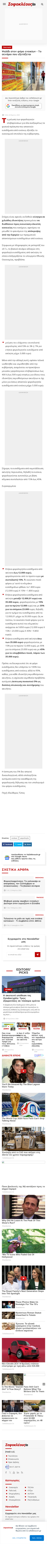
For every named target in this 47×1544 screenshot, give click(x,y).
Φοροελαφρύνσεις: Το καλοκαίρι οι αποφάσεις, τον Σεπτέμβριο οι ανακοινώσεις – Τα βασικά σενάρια (22, 883)
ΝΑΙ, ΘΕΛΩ (37, 1538)
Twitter (10, 1472)
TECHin (31, 1487)
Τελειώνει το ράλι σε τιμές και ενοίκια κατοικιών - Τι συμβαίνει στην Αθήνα (23, 920)
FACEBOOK (8, 844)
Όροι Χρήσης (13, 1462)
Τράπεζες (40, 897)
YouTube (14, 1472)
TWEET (19, 844)
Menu (4, 3)
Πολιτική (12, 1490)
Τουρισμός (32, 1497)
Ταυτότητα (12, 1456)
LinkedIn (17, 1472)
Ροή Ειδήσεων (33, 1500)
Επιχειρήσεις (14, 1493)
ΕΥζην (30, 1490)
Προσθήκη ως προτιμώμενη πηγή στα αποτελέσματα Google (25, 106)
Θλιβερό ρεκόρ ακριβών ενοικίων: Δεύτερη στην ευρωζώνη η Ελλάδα (22, 902)
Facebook (7, 1472)
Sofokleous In (21, 4)
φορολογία (24, 838)
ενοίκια (14, 838)
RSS (21, 1472)
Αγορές (12, 1497)
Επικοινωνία (13, 1459)
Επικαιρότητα (14, 1500)
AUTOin (31, 1493)
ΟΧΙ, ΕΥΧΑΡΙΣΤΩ (19, 1538)
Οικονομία (7, 47)
